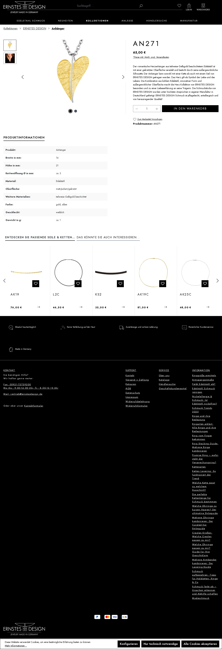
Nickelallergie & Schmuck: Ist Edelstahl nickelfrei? (204, 400)
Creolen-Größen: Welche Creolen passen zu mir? (202, 536)
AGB (128, 388)
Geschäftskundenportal (173, 388)
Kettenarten (199, 466)
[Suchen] (141, 6)
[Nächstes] (123, 77)
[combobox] (106, 6)
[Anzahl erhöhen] (157, 108)
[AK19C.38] (153, 272)
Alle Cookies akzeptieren (200, 644)
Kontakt (130, 375)
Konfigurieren (129, 644)
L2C (56, 295)
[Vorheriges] (22, 77)
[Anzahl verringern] (136, 108)
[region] (65, 77)
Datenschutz (133, 392)
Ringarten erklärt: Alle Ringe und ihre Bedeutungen (204, 427)
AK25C (186, 295)
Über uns (164, 375)
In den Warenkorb (190, 109)
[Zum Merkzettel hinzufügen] (35, 283)
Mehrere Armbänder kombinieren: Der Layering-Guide (204, 563)
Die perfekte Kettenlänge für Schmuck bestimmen (204, 498)
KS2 (98, 295)
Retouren (131, 384)
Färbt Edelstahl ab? (204, 384)
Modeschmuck (201, 598)
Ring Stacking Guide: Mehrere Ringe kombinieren (205, 447)
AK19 (15, 295)
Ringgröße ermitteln (204, 375)
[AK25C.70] (195, 272)
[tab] (24, 138)
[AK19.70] (26, 272)
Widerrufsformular (137, 405)
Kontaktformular (33, 405)
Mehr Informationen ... (16, 645)
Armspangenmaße (203, 379)
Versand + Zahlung (137, 379)
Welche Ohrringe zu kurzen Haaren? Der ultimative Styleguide (205, 509)
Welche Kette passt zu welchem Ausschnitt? (203, 486)
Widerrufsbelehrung (138, 401)
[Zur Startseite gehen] (24, 7)
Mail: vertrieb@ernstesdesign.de (22, 394)
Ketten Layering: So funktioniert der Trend (204, 474)
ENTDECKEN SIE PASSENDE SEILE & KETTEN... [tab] (40, 237)
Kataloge (164, 379)
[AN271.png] (73, 77)
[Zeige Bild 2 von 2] (75, 111)
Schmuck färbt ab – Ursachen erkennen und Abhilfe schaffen (205, 590)
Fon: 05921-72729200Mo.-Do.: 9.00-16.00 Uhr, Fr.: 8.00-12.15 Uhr (30, 386)
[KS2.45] (111, 272)
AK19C (143, 295)
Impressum (132, 397)
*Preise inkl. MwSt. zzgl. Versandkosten (151, 57)
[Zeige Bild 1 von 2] (70, 111)
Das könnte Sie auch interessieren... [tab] (108, 237)
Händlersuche (167, 384)
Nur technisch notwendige (161, 644)
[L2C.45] (68, 272)
